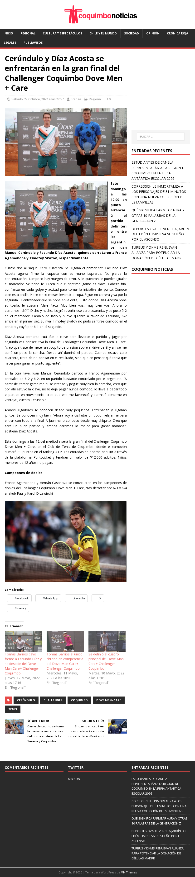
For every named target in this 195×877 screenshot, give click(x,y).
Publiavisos (33, 43)
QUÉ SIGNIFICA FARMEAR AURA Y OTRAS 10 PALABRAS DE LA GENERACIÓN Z (158, 215)
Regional (27, 33)
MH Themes (129, 872)
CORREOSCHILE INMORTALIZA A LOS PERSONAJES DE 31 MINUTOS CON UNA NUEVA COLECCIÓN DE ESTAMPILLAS (159, 806)
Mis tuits (74, 779)
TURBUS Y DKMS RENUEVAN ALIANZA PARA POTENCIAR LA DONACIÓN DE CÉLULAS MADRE (157, 252)
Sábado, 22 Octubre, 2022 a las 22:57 (37, 99)
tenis (12, 709)
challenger (53, 700)
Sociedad (131, 33)
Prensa (76, 99)
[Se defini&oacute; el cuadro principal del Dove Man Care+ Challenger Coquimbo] (107, 641)
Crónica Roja (177, 33)
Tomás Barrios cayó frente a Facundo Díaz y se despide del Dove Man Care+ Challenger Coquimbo (23, 663)
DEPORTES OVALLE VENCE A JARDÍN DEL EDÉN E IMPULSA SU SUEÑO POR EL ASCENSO (160, 234)
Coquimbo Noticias (152, 269)
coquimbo (79, 700)
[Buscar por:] (160, 137)
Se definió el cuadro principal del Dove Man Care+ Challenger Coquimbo (106, 661)
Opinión (153, 33)
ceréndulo (26, 700)
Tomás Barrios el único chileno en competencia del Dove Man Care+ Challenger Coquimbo (65, 661)
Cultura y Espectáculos (62, 33)
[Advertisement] (163, 93)
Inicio (8, 33)
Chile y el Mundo (103, 33)
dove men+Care (108, 700)
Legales (10, 43)
